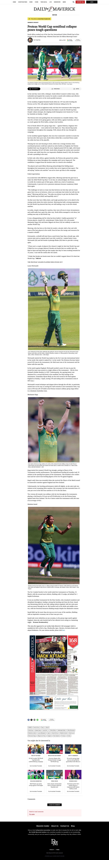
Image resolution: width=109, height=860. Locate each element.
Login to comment (54, 804)
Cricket (68, 735)
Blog (73, 826)
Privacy (52, 849)
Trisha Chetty (53, 730)
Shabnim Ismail (63, 733)
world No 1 (45, 730)
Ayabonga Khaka (61, 730)
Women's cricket (32, 733)
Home (14, 2)
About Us (54, 826)
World (47, 727)
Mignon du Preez (42, 735)
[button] (70, 40)
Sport (42, 727)
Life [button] (50, 2)
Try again (32, 814)
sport (49, 733)
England (49, 735)
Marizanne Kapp (32, 735)
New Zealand (56, 735)
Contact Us (64, 826)
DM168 (29, 727)
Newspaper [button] (57, 2)
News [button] (30, 2)
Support (79, 2)
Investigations (22, 2)
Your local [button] (44, 2)
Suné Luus (71, 733)
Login (91, 2)
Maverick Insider (42, 826)
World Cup (30, 730)
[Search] (73, 2)
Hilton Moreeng (70, 730)
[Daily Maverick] (54, 9)
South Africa (36, 727)
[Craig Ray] (30, 40)
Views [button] (36, 2)
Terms (57, 849)
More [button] (64, 2)
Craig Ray (37, 40)
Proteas (63, 735)
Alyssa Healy (38, 730)
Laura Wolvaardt (42, 733)
